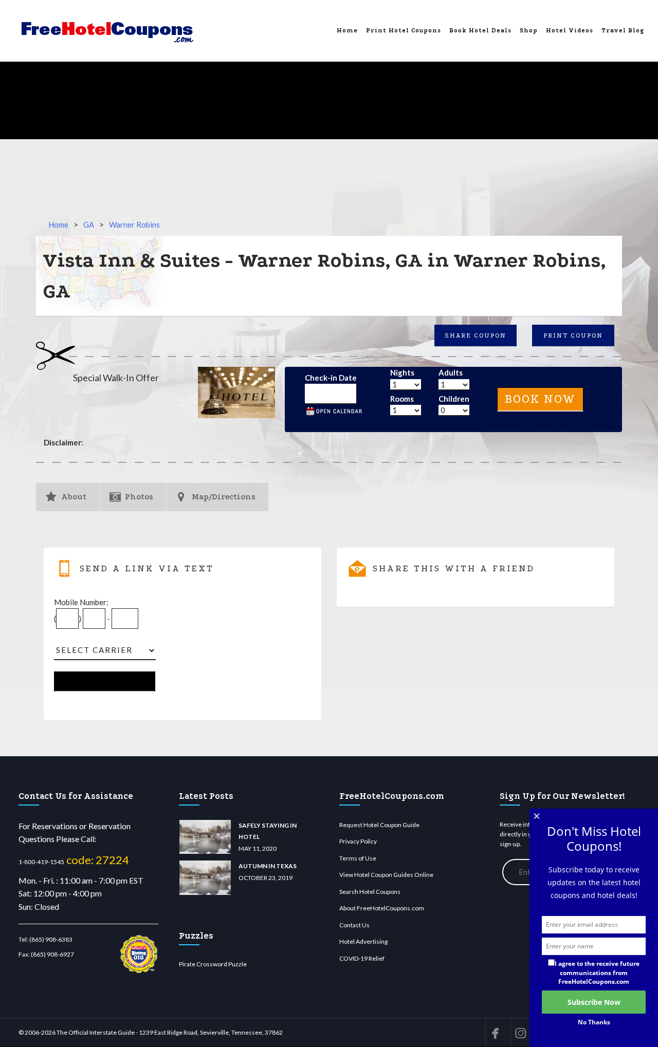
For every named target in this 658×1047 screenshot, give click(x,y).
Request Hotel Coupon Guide (379, 825)
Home (347, 30)
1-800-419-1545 (41, 862)
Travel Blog (622, 30)
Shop (529, 30)
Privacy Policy (358, 841)
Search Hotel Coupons (369, 891)
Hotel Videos (569, 30)
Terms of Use (357, 858)
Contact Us (354, 925)
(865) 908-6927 (52, 954)
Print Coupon (573, 335)
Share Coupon (475, 335)
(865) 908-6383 (50, 939)
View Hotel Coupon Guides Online (386, 874)
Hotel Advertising (363, 941)
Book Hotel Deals (480, 30)
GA (88, 224)
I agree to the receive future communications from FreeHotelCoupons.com (597, 972)
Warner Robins (134, 224)
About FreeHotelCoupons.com (381, 908)
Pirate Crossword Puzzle (213, 964)
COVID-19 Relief (362, 958)
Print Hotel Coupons (403, 30)
